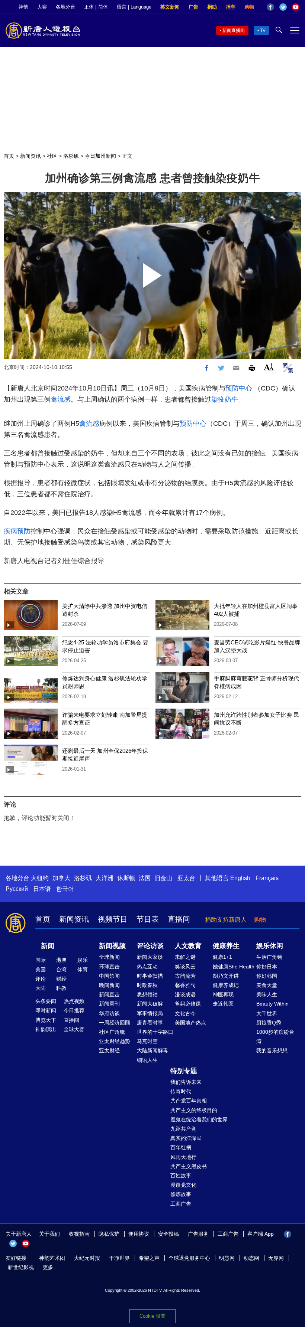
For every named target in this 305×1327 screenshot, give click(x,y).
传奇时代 (180, 1091)
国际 (40, 960)
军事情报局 (150, 1013)
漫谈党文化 (183, 1185)
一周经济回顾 (114, 1023)
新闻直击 (109, 994)
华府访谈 (109, 1013)
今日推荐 (74, 1010)
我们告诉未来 (186, 1082)
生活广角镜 (269, 957)
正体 (89, 7)
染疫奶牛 (224, 399)
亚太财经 (109, 1050)
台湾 (61, 970)
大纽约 (40, 878)
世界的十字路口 (155, 1032)
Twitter (283, 7)
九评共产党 (183, 1129)
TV (263, 30)
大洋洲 (104, 878)
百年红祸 (180, 1147)
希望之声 (149, 1258)
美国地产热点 (190, 1023)
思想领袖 (147, 994)
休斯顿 (126, 878)
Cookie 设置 (152, 1316)
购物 (249, 7)
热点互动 (147, 967)
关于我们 (49, 1234)
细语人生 (147, 1060)
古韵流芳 (185, 976)
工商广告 (180, 1204)
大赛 (42, 7)
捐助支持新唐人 (226, 919)
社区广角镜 (112, 1032)
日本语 (42, 889)
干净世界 (119, 1258)
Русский (17, 889)
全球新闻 (109, 957)
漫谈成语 (185, 994)
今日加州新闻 (100, 156)
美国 (40, 970)
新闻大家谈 (150, 957)
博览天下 (45, 1020)
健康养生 (226, 946)
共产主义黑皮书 (188, 1166)
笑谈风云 (185, 967)
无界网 (276, 1258)
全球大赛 (74, 1029)
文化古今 (185, 1013)
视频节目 (113, 919)
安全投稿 (168, 1234)
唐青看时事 (150, 1023)
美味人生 (266, 994)
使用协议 (138, 1234)
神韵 (23, 7)
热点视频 (74, 1001)
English (240, 878)
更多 (48, 1267)
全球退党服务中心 (189, 1258)
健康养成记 (226, 985)
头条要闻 (45, 1001)
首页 (9, 156)
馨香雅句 (185, 985)
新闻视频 (112, 946)
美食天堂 (266, 985)
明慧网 (227, 1258)
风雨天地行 (183, 1157)
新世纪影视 (21, 1267)
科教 (61, 988)
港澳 (61, 960)
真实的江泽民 (186, 1138)
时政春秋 (147, 985)
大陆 (40, 988)
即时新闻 (45, 1010)
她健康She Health (233, 967)
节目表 (148, 919)
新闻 (47, 946)
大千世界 (266, 1013)
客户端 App (260, 1234)
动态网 (251, 1258)
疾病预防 (17, 531)
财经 (61, 979)
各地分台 (65, 7)
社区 (52, 156)
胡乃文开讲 (226, 976)
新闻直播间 (233, 30)
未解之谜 (185, 957)
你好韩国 (266, 976)
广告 (193, 7)
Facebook (270, 7)
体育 (82, 970)
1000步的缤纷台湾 (275, 1036)
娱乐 (82, 960)
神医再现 (223, 994)
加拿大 (61, 878)
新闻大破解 (150, 1004)
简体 (103, 7)
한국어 (65, 889)
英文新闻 (170, 7)
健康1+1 (222, 957)
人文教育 (188, 946)
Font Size (268, 367)
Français (267, 878)
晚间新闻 (109, 985)
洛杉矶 (71, 156)
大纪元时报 (87, 1258)
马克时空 (147, 1041)
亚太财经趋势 (114, 1041)
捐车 (230, 7)
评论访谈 (150, 946)
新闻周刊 (109, 1004)
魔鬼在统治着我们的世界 (199, 1119)
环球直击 (109, 967)
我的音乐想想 (272, 1050)
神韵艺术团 (52, 1258)
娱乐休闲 (269, 946)
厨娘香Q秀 (268, 1023)
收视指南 (79, 1234)
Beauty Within (272, 1004)
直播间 (179, 919)
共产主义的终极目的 (193, 1110)
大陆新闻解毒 (152, 1050)
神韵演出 (45, 1029)
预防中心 (238, 388)
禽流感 (61, 399)
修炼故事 (180, 1194)
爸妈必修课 (188, 1004)
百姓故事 (180, 1176)
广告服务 (198, 1234)
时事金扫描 (150, 976)
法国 (145, 878)
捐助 (212, 7)
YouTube (295, 7)
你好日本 (266, 967)
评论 (40, 979)
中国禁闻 (109, 976)
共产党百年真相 (188, 1101)
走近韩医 (223, 1004)
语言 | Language (134, 7)
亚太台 (186, 878)
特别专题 (183, 1071)
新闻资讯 (30, 156)
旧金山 (163, 878)
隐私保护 (109, 1234)
